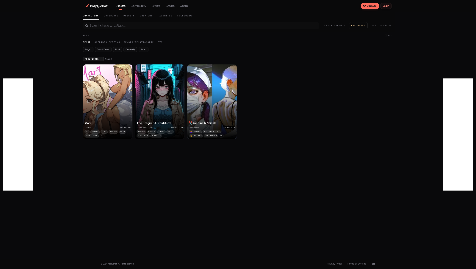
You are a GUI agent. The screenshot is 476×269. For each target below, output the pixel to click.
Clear (108, 59)
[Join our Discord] (373, 263)
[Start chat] (127, 116)
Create (170, 6)
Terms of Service (356, 263)
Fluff (117, 49)
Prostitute (92, 59)
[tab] (91, 16)
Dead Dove (103, 49)
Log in (386, 5)
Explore (120, 6)
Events (156, 6)
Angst (88, 49)
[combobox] (201, 25)
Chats (184, 6)
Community (138, 6)
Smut (143, 49)
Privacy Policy (334, 263)
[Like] (127, 109)
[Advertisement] (18, 134)
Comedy (130, 49)
